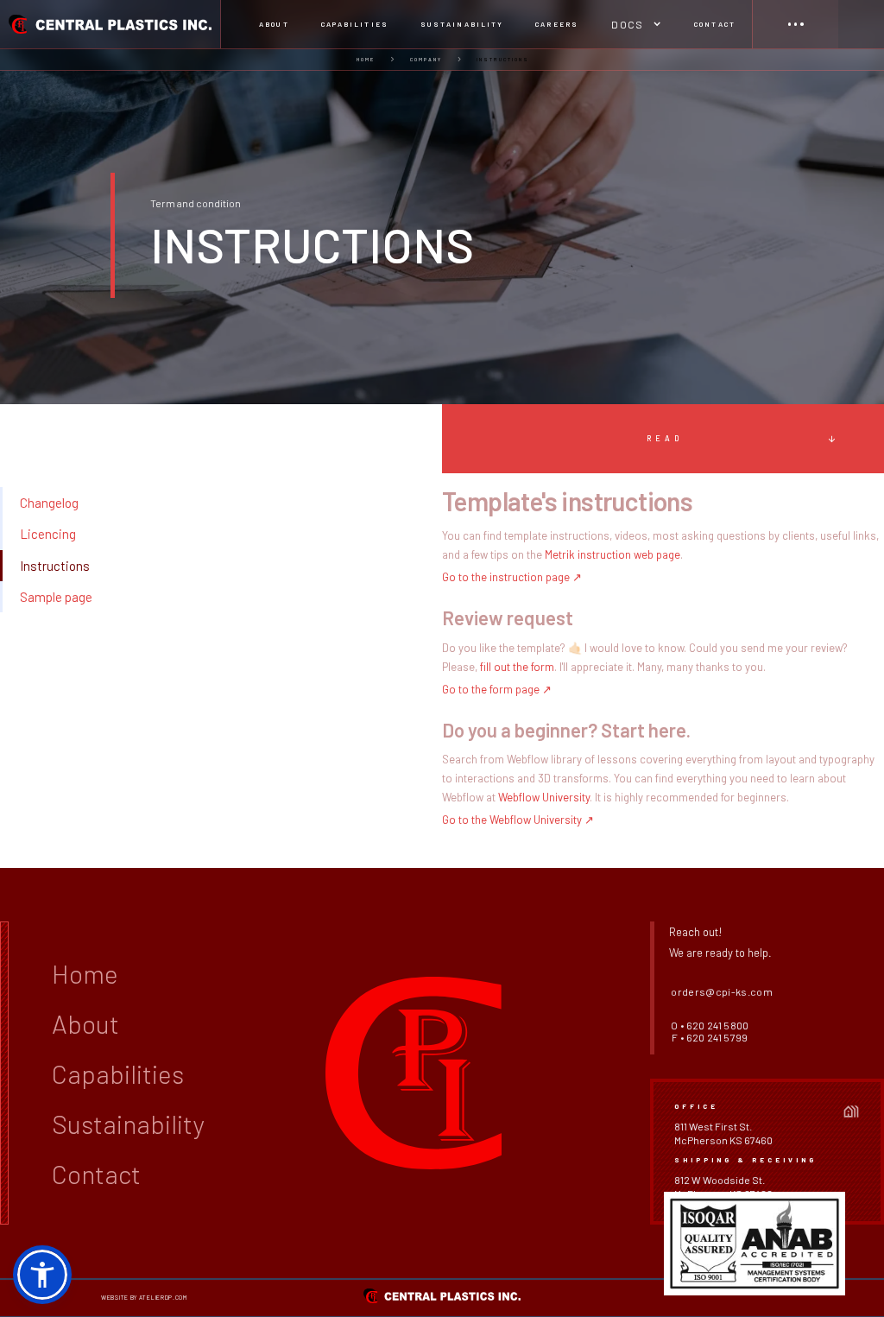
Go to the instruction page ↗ (512, 577)
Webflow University (544, 797)
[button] (636, 24)
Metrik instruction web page (612, 554)
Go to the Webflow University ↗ (518, 819)
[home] (110, 24)
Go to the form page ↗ (497, 689)
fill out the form (517, 667)
